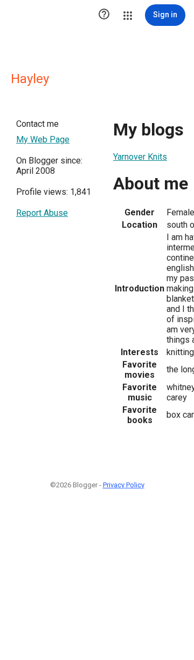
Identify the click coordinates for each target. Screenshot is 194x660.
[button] (104, 15)
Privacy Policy (123, 485)
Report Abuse (42, 213)
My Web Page (43, 139)
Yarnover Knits (140, 157)
